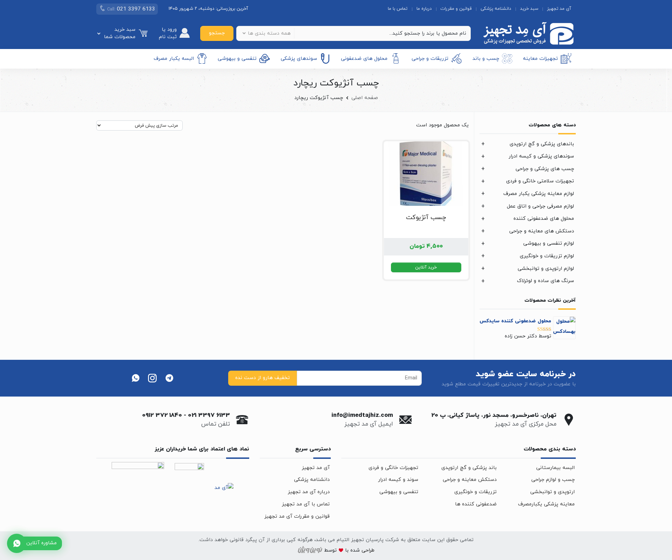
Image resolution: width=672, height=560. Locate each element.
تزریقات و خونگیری (475, 492)
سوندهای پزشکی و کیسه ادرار (541, 156)
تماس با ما (397, 9)
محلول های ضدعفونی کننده (543, 218)
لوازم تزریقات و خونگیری (547, 256)
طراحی (367, 550)
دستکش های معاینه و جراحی (541, 231)
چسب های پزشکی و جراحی (545, 169)
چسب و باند (485, 58)
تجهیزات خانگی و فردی (393, 467)
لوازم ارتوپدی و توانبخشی (546, 268)
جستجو (217, 33)
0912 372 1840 (162, 415)
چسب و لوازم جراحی (553, 479)
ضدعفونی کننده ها (476, 504)
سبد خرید (529, 9)
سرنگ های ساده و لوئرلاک (545, 281)
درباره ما (424, 9)
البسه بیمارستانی (555, 467)
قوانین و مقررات (455, 9)
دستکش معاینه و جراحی (470, 479)
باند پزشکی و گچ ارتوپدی (469, 467)
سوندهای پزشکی (299, 58)
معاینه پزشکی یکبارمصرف (546, 504)
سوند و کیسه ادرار (398, 479)
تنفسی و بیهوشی (237, 58)
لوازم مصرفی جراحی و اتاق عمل (540, 206)
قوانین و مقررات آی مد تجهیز (297, 516)
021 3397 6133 (209, 415)
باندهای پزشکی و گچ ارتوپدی (542, 144)
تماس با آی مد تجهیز (306, 504)
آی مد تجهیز (559, 9)
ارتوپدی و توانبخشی (552, 492)
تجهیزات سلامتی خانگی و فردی (540, 181)
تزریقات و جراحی (430, 58)
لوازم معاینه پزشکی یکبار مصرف (538, 193)
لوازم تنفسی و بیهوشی (548, 243)
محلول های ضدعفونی (364, 58)
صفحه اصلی (364, 98)
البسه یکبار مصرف (174, 58)
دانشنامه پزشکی (496, 9)
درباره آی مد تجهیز (309, 492)
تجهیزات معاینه (540, 58)
